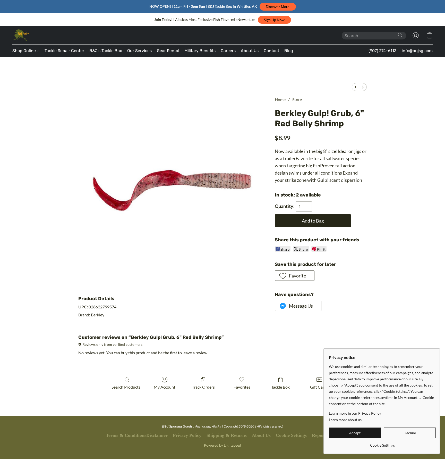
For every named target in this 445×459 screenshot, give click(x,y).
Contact (271, 50)
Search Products (126, 386)
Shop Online (24, 50)
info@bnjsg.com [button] (417, 50)
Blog (288, 50)
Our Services (139, 50)
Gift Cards (319, 386)
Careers (228, 50)
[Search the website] (400, 35)
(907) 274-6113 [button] (383, 50)
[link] (382, 443)
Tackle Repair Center (64, 50)
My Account (164, 386)
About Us (250, 50)
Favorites (242, 386)
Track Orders (203, 386)
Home (280, 99)
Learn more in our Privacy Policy (355, 413)
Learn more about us (345, 419)
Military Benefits (200, 50)
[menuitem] (355, 87)
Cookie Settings (291, 435)
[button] (278, 7)
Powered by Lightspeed (222, 445)
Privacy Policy (187, 435)
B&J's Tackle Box (105, 50)
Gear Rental (168, 50)
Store (297, 99)
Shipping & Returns (227, 435)
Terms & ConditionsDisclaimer (137, 435)
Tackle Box (280, 386)
